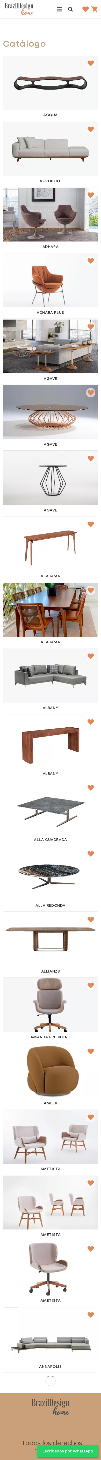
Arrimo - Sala (20, 527)
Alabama (50, 576)
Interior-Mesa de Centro (32, 395)
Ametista (50, 1169)
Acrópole (50, 181)
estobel (15, 1054)
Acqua (50, 115)
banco (13, 66)
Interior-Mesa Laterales (31, 329)
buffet (13, 1449)
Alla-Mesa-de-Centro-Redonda (38, 856)
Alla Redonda (50, 906)
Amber (50, 1103)
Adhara (50, 247)
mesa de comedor (26, 593)
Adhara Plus (50, 313)
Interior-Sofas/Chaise (28, 1317)
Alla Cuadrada (50, 840)
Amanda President (50, 1037)
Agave (50, 379)
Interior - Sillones (25, 198)
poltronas (35, 1054)
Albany (50, 708)
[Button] (50, 87)
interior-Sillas (20, 1186)
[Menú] (60, 9)
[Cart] (94, 9)
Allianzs (50, 971)
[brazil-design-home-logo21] (19, 9)
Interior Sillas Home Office (34, 1251)
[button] (70, 9)
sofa (11, 132)
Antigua (50, 1432)
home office (19, 988)
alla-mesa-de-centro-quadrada (38, 790)
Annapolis (50, 1367)
